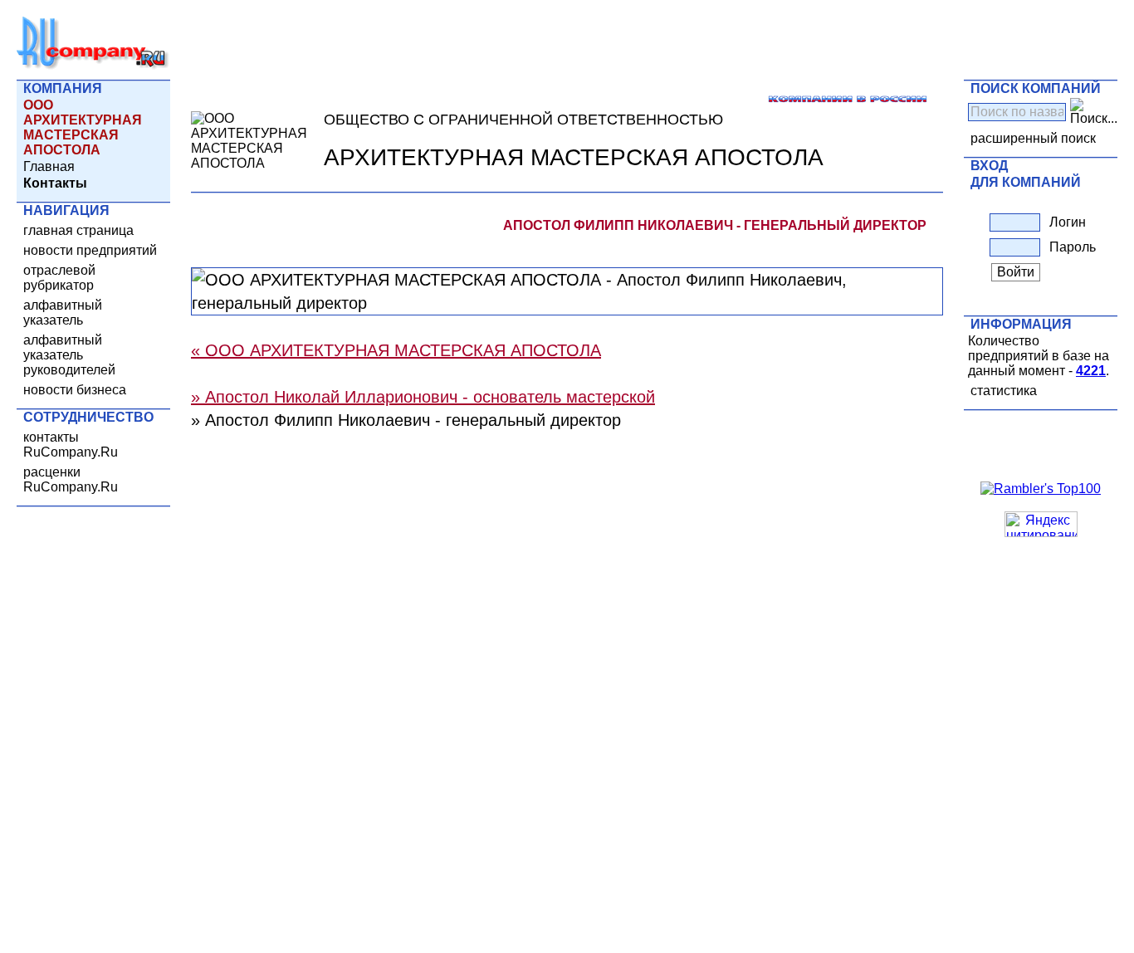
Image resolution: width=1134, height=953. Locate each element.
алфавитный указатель (62, 312)
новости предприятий (90, 250)
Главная (49, 166)
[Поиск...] (1093, 112)
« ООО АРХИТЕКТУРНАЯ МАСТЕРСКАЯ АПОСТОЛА (396, 350)
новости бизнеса (74, 390)
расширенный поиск (1033, 138)
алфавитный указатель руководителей (69, 355)
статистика (1003, 391)
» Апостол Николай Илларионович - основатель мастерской (423, 397)
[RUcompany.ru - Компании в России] (93, 66)
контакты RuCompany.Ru (70, 444)
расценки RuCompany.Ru (70, 479)
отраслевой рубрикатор (59, 277)
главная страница (78, 230)
